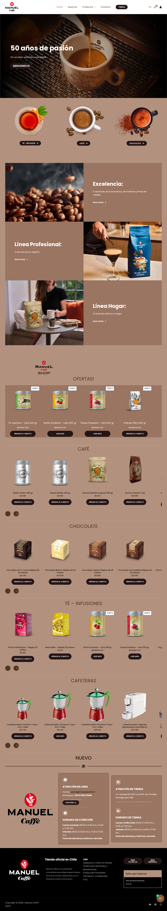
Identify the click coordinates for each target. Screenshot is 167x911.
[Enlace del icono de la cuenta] (160, 7)
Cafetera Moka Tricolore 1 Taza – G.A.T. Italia (23, 725)
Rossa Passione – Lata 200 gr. (97, 423)
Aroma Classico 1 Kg (135, 493)
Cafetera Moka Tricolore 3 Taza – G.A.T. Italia (60, 725)
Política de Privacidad (94, 872)
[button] (94, 6)
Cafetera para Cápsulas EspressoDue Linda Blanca (134, 725)
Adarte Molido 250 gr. (60, 493)
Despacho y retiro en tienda (97, 862)
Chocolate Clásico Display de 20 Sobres (97, 571)
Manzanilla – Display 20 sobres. (60, 647)
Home (59, 6)
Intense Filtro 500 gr (135, 423)
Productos (87, 6)
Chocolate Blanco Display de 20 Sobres (60, 571)
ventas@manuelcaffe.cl (82, 791)
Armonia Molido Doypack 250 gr (97, 493)
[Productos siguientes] (16, 513)
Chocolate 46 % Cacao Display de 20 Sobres (22, 571)
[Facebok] (155, 904)
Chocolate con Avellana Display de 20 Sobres (135, 571)
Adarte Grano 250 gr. (23, 493)
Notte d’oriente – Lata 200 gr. (60, 423)
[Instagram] (161, 904)
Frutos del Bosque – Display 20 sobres (22, 648)
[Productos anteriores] (7, 513)
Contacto (106, 6)
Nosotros (72, 6)
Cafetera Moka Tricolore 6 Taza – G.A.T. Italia (97, 725)
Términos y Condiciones (95, 876)
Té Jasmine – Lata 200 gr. (22, 423)
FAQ (85, 879)
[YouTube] (150, 904)
